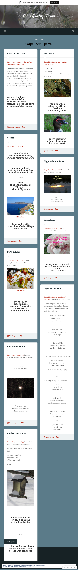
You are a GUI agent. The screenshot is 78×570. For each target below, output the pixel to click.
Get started (54, 2)
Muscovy (49, 53)
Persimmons (13, 251)
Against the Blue (52, 288)
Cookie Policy (31, 566)
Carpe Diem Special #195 (15, 355)
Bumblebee (49, 219)
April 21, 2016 (50, 278)
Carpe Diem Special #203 (15, 260)
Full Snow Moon (16, 346)
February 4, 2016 (14, 423)
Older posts (11, 542)
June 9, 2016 (49, 209)
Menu (5, 31)
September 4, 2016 (14, 127)
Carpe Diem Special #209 (52, 170)
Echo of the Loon (16, 53)
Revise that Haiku (16, 433)
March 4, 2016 (50, 437)
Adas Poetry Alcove (39, 15)
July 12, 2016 (49, 151)
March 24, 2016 (13, 336)
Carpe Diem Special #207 (52, 228)
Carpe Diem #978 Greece (15, 146)
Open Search (72, 31)
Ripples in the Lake (54, 161)
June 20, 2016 (13, 241)
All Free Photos (20, 217)
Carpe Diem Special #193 (15, 442)
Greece (10, 137)
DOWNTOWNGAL (20, 290)
